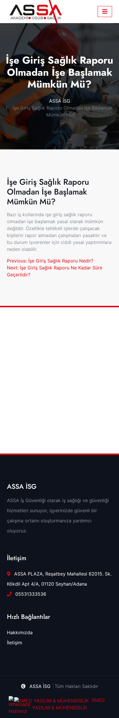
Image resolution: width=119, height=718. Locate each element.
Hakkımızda (20, 632)
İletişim (14, 642)
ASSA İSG (59, 101)
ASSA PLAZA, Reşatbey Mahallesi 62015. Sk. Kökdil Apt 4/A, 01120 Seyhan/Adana (59, 579)
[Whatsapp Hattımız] (15, 702)
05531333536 (30, 594)
